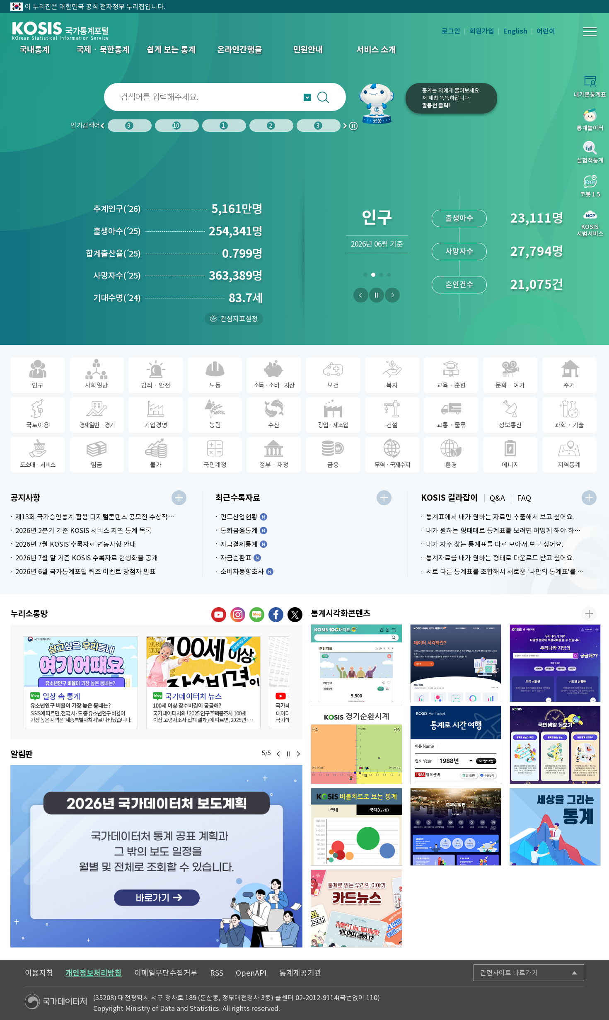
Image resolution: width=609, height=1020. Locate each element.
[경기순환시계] (356, 744)
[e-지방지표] (555, 663)
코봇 (380, 103)
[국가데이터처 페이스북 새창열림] (275, 614)
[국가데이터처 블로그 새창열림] (256, 614)
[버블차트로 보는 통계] (356, 826)
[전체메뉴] (590, 31)
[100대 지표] (356, 663)
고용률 (459, 288)
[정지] (376, 295)
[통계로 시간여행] (456, 744)
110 (371, 997)
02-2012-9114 (316, 997)
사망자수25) (117, 275)
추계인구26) (117, 209)
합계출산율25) (113, 253)
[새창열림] (156, 856)
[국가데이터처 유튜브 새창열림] (218, 614)
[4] (389, 276)
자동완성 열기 (307, 97)
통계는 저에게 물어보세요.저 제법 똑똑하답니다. (451, 98)
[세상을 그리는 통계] (555, 826)
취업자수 (459, 255)
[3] (381, 276)
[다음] (392, 295)
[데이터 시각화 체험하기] (456, 663)
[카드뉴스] (356, 908)
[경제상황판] (456, 826)
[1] (365, 276)
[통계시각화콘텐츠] (589, 613)
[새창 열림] (81, 682)
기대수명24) (117, 298)
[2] (373, 276)
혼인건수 (459, 181)
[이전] (360, 295)
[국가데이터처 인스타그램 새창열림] (237, 614)
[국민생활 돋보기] (555, 744)
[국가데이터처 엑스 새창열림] (295, 614)
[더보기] (179, 497)
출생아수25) (117, 231)
